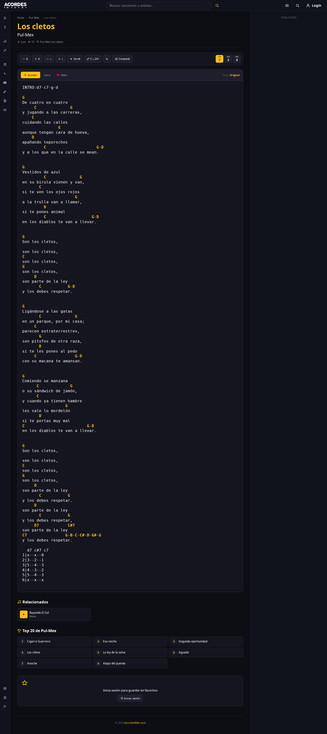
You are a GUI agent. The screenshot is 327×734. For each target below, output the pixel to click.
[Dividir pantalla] (5, 110)
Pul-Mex (34, 17)
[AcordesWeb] (21, 5)
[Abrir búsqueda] (297, 5)
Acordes (32, 75)
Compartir (124, 58)
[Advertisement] (289, 93)
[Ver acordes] (5, 101)
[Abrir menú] (287, 5)
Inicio (20, 17)
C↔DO (94, 58)
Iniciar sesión (132, 698)
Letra (47, 75)
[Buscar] (217, 5)
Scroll (76, 58)
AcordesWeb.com (135, 722)
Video (64, 75)
